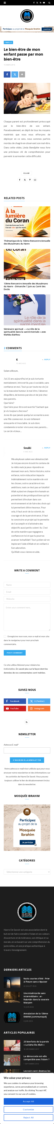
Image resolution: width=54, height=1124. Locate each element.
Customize (28, 1109)
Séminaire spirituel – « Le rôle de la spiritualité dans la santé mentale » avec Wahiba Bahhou (25, 332)
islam (26, 173)
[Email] (35, 180)
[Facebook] (7, 74)
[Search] (49, 2)
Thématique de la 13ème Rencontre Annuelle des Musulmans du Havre (27, 242)
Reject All (28, 1117)
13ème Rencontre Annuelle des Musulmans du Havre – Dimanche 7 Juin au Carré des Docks (26, 286)
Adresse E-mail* (11, 744)
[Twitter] (14, 74)
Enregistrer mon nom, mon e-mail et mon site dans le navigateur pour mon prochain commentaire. (26, 640)
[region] (27, 1098)
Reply (47, 359)
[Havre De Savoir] (27, 16)
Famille (8, 42)
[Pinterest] (30, 180)
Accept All (28, 1101)
